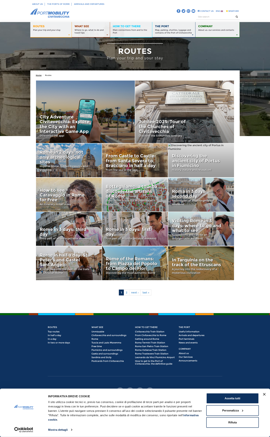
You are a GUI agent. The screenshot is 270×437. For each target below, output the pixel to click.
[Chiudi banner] (264, 394)
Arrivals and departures (89, 4)
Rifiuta (232, 422)
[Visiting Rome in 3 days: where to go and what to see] (201, 229)
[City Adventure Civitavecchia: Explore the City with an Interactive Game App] (85, 112)
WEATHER (233, 11)
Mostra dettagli (58, 429)
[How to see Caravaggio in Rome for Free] (69, 195)
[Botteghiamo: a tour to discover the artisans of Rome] (135, 195)
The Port (184, 327)
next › (135, 292)
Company (185, 348)
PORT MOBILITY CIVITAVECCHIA (50, 13)
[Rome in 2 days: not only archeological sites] (69, 160)
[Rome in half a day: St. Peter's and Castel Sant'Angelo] (69, 263)
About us (37, 4)
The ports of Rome (58, 4)
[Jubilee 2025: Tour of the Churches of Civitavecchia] (184, 112)
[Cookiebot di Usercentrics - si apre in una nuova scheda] (24, 430)
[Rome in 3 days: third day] (69, 229)
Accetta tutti (232, 398)
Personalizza (230, 410)
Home (39, 75)
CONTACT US (207, 11)
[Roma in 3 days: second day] (201, 195)
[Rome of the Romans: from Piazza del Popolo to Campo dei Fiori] (135, 263)
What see (97, 327)
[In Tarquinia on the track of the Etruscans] (201, 263)
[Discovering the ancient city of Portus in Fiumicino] (201, 160)
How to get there (146, 327)
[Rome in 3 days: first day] (135, 229)
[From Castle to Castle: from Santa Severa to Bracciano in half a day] (135, 160)
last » (146, 292)
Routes (52, 327)
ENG (218, 11)
